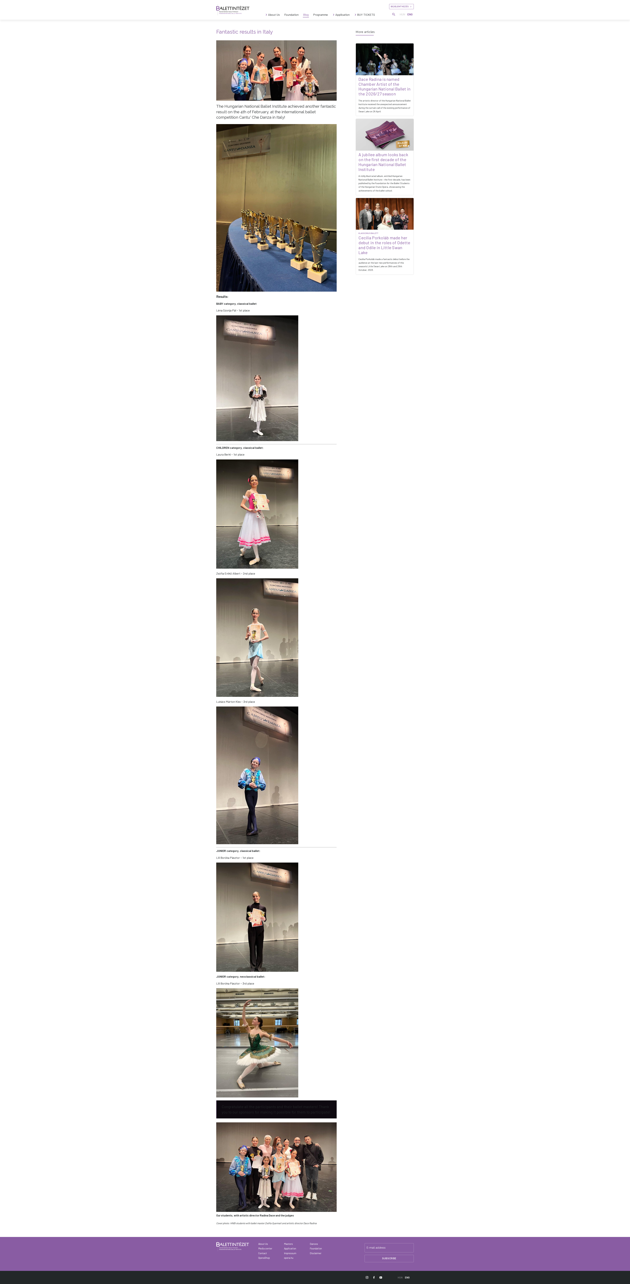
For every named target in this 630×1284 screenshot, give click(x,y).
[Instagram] (367, 1277)
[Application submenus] (333, 14)
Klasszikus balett (373, 233)
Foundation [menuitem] (291, 14)
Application (290, 1248)
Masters (288, 1243)
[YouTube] (380, 1277)
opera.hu (288, 1257)
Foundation (316, 1248)
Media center (265, 1248)
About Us (263, 1243)
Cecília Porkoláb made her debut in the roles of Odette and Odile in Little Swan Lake (384, 245)
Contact (262, 1253)
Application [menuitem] (342, 14)
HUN (402, 14)
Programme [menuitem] (320, 14)
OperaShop (264, 1257)
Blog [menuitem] (306, 14)
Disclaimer (315, 1253)
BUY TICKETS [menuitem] (366, 14)
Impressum (290, 1253)
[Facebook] (374, 1277)
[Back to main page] (232, 9)
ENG (410, 14)
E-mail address (376, 1247)
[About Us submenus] (266, 14)
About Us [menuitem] (274, 14)
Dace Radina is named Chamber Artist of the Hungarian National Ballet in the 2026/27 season (384, 86)
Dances (314, 1243)
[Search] (393, 14)
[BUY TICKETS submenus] (355, 14)
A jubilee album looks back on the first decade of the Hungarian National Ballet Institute (383, 162)
